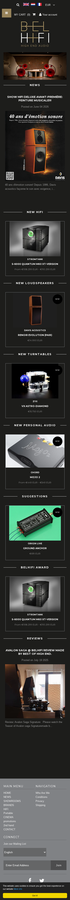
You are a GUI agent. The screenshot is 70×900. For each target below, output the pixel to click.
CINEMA (8, 817)
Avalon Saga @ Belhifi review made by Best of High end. (35, 652)
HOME (7, 792)
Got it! (35, 895)
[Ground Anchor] (35, 539)
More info (18, 888)
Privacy (40, 801)
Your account (49, 14)
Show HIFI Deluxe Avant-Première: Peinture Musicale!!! (35, 98)
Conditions (41, 797)
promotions (10, 821)
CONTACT (9, 829)
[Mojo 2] (35, 466)
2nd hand (9, 825)
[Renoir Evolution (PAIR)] (35, 326)
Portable (8, 813)
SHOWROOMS (12, 801)
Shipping (40, 805)
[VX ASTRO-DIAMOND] (35, 397)
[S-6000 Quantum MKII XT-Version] (35, 255)
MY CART (22, 14)
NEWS (7, 797)
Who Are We (43, 792)
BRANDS (9, 805)
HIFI (6, 809)
